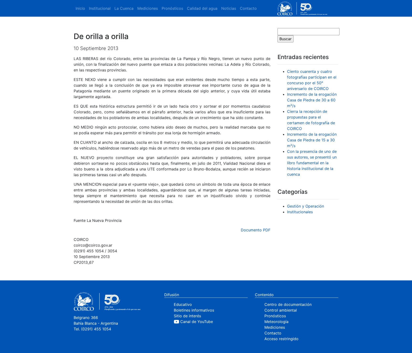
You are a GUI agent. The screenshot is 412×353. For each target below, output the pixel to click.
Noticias (228, 8)
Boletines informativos (194, 310)
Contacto (248, 8)
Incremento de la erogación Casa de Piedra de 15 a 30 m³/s (312, 140)
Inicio (80, 8)
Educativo (183, 304)
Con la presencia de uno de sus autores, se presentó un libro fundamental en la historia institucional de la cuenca (312, 163)
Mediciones (147, 8)
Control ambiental (280, 310)
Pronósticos (172, 8)
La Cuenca (124, 8)
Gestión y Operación (305, 206)
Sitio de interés (187, 315)
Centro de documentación (288, 304)
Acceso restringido (281, 338)
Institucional (100, 8)
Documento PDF (255, 230)
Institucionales (300, 211)
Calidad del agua (202, 8)
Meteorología (276, 321)
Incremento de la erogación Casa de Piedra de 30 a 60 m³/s (312, 100)
